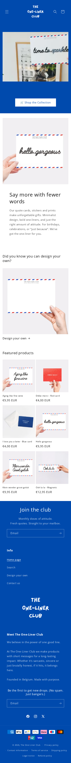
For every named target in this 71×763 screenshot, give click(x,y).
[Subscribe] (60, 533)
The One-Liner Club (30, 745)
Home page (14, 559)
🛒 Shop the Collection (35, 102)
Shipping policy (59, 750)
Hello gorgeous (44, 441)
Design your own (15, 338)
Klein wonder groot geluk (16, 487)
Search (11, 567)
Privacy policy (51, 745)
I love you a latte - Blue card (17, 441)
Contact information (17, 750)
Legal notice (28, 755)
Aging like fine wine (13, 395)
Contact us (13, 583)
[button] (7, 12)
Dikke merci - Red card (48, 395)
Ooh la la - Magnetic (46, 487)
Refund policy (45, 755)
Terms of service (39, 750)
